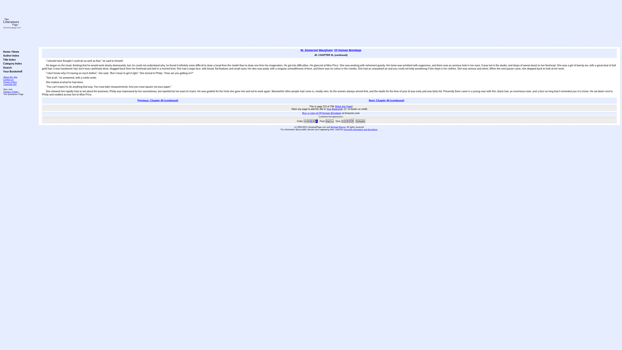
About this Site (10, 77)
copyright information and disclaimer (360, 129)
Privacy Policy (10, 82)
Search (7, 67)
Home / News (10, 51)
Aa (327, 121)
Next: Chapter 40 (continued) (386, 100)
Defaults (360, 121)
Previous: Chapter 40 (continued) (158, 100)
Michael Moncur (338, 127)
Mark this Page (344, 106)
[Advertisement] (329, 23)
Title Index (9, 59)
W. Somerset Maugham (316, 50)
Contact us (8, 79)
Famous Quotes (10, 92)
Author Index (10, 55)
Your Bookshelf (12, 71)
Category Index (12, 63)
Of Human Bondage (347, 50)
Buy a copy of (321, 113)
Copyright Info (10, 84)
